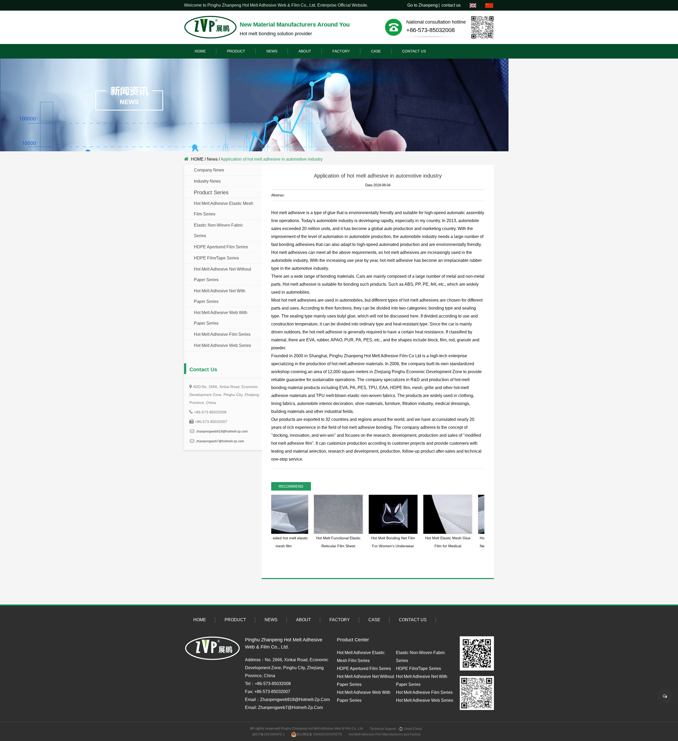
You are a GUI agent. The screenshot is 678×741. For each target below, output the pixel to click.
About (304, 51)
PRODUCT (236, 51)
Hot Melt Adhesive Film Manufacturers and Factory (385, 734)
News (271, 51)
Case (376, 51)
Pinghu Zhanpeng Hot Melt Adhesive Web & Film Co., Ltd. (322, 728)
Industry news (207, 181)
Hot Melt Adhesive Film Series (222, 334)
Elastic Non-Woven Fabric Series (218, 230)
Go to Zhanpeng (422, 5)
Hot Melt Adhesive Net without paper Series (222, 274)
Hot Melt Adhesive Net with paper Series (219, 296)
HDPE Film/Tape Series (216, 258)
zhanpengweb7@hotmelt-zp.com (220, 441)
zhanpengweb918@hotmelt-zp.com (222, 431)
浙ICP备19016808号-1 (268, 734)
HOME (200, 51)
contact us (451, 5)
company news (209, 170)
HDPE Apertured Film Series (221, 247)
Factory (341, 51)
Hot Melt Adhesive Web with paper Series (220, 317)
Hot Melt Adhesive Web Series (222, 345)
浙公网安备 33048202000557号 (319, 734)
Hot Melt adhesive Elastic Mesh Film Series (223, 208)
